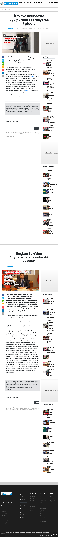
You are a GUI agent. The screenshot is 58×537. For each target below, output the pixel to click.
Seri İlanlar (42, 516)
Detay (42, 535)
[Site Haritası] (2, 506)
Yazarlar (22, 505)
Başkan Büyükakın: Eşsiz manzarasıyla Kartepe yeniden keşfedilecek (51, 82)
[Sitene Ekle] (4, 506)
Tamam (49, 535)
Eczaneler (42, 506)
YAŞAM (40, 2)
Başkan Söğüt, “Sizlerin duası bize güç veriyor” (50, 222)
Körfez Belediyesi (32, 505)
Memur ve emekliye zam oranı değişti (50, 192)
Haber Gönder (4, 525)
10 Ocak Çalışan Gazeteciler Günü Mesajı (50, 73)
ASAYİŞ (9, 9)
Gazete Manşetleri (43, 520)
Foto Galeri (22, 495)
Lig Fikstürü (43, 508)
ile (22, 82)
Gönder (37, 128)
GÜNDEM (22, 2)
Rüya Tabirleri (53, 503)
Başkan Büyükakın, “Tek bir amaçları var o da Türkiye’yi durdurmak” (50, 95)
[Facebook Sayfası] (1, 502)
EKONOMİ (28, 2)
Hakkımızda (3, 511)
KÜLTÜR (32, 508)
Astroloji (52, 505)
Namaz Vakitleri (42, 503)
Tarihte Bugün (42, 511)
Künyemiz (22, 514)
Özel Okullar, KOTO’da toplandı (50, 214)
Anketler (52, 499)
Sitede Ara (53, 497)
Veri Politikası (4, 515)
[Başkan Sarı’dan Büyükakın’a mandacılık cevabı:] (20, 280)
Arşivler (22, 510)
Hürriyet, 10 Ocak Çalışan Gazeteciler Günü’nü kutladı (51, 129)
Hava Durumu (42, 497)
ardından (27, 90)
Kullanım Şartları (5, 521)
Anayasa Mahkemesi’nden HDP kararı (52, 184)
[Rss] (15, 502)
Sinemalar (42, 514)
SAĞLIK (35, 2)
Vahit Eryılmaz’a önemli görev (50, 199)
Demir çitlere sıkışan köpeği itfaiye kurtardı (51, 64)
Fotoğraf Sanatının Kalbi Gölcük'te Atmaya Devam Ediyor (50, 108)
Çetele (49, 136)
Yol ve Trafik (43, 500)
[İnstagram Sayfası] (7, 502)
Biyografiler (53, 501)
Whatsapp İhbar (5, 523)
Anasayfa (3, 9)
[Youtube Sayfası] (9, 502)
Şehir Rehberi (43, 518)
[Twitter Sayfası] (4, 502)
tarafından (32, 76)
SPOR (31, 510)
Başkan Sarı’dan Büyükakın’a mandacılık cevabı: (50, 232)
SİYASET (9, 247)
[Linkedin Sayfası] (12, 502)
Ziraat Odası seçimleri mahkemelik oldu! (50, 207)
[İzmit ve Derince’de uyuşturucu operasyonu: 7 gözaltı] (20, 42)
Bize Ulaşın (22, 518)
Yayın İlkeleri (4, 513)
